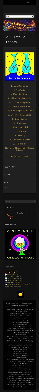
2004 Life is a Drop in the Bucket (15, 341)
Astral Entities (21, 361)
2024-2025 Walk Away (28, 359)
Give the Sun (29, 376)
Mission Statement (29, 378)
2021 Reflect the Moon (20, 357)
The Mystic (30, 384)
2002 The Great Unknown (20, 318)
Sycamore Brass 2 (21, 384)
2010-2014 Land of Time (20, 351)
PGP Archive (12, 382)
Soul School (28, 382)
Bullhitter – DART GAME (20, 364)
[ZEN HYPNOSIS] (20, 244)
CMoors (30, 370)
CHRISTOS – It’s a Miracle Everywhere (20, 368)
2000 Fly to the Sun (17, 309)
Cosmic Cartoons (28, 372)
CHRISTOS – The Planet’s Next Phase (17, 370)
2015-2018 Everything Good (20, 353)
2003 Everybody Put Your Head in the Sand (20, 328)
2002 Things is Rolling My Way (20, 320)
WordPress (29, 303)
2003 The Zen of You (29, 336)
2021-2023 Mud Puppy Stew (14, 359)
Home (20, 33)
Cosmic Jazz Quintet (25, 374)
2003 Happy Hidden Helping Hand (20, 332)
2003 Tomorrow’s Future (15, 339)
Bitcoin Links (30, 361)
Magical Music (10, 378)
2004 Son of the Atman (26, 343)
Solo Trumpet (20, 382)
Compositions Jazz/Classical (15, 372)
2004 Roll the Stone (13, 343)
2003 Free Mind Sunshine (13, 330)
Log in (6, 187)
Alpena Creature (12, 361)
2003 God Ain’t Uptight (27, 330)
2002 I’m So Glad (14, 316)
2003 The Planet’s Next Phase (14, 336)
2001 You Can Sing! (28, 309)
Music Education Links (15, 380)
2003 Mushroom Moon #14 (20, 334)
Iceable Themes (24, 305)
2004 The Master (28, 345)
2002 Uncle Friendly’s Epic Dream (20, 322)
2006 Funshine (25, 347)
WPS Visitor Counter (16, 286)
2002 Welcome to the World (20, 324)
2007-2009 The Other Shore (20, 349)
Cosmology (11, 376)
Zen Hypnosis (24, 386)
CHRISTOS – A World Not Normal (20, 366)
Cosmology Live (20, 376)
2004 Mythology (29, 341)
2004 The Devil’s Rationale (15, 345)
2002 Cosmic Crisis (26, 313)
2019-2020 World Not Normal (20, 355)
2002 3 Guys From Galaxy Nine (20, 311)
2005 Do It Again (16, 347)
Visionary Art (16, 386)
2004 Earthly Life (27, 339)
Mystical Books (26, 380)
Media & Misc (19, 378)
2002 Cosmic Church (15, 313)
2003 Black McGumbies (20, 326)
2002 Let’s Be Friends (25, 316)
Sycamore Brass (11, 384)
